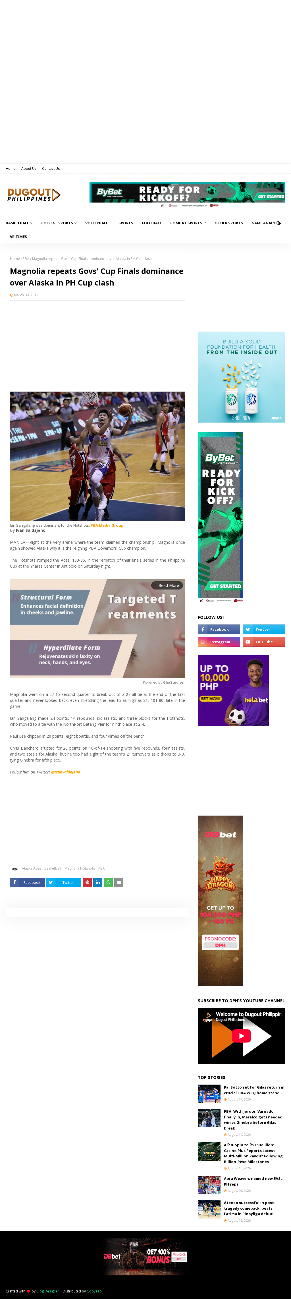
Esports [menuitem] (125, 223)
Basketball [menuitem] (17, 223)
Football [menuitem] (152, 223)
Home (11, 168)
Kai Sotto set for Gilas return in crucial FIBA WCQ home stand (254, 1090)
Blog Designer (47, 1291)
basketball (52, 868)
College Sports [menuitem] (57, 223)
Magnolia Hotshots (80, 868)
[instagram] (219, 642)
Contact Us (51, 168)
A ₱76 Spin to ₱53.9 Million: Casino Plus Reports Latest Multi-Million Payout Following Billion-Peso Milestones (253, 1153)
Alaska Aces (31, 868)
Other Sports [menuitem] (229, 223)
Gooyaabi (95, 1291)
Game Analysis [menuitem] (266, 223)
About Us (28, 168)
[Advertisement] (97, 346)
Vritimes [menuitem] (18, 236)
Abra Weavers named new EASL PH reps (253, 1181)
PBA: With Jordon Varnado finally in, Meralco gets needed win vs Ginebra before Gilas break (253, 1120)
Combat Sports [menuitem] (186, 223)
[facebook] (219, 629)
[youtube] (264, 642)
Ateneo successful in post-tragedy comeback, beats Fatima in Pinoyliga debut (249, 1208)
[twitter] (264, 629)
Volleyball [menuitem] (96, 223)
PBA (26, 258)
